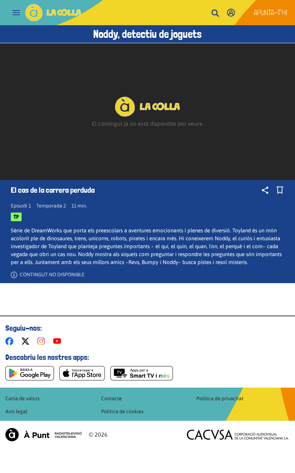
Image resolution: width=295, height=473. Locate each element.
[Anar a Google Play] (29, 373)
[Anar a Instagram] (42, 341)
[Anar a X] (27, 341)
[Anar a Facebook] (10, 341)
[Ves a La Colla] (53, 12)
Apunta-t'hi (270, 12)
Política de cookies (122, 411)
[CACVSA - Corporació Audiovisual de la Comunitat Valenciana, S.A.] (238, 434)
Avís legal (16, 411)
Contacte (111, 398)
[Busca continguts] (215, 13)
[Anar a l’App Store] (82, 373)
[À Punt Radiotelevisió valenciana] (43, 434)
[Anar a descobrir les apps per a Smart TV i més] (141, 373)
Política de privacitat (220, 398)
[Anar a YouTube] (58, 341)
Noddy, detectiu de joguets (147, 34)
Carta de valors (22, 398)
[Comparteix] (265, 190)
